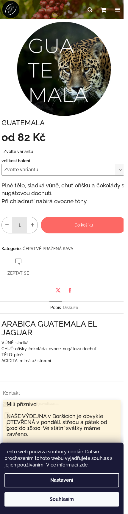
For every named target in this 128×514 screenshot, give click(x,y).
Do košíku (83, 225)
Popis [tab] (55, 307)
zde (83, 465)
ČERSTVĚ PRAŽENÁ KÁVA (48, 248)
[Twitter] (58, 290)
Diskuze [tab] (70, 307)
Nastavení (61, 480)
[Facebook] (70, 290)
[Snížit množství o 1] (7, 225)
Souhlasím (62, 499)
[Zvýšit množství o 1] (32, 225)
